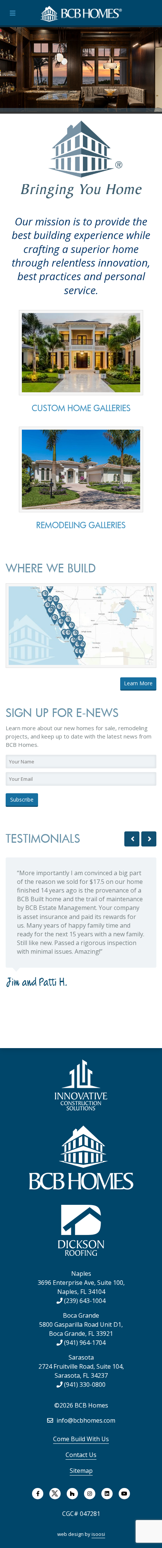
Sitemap (81, 1470)
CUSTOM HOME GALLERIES (81, 407)
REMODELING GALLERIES (81, 525)
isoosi (98, 1534)
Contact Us (81, 1455)
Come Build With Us (81, 1439)
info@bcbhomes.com (85, 1420)
